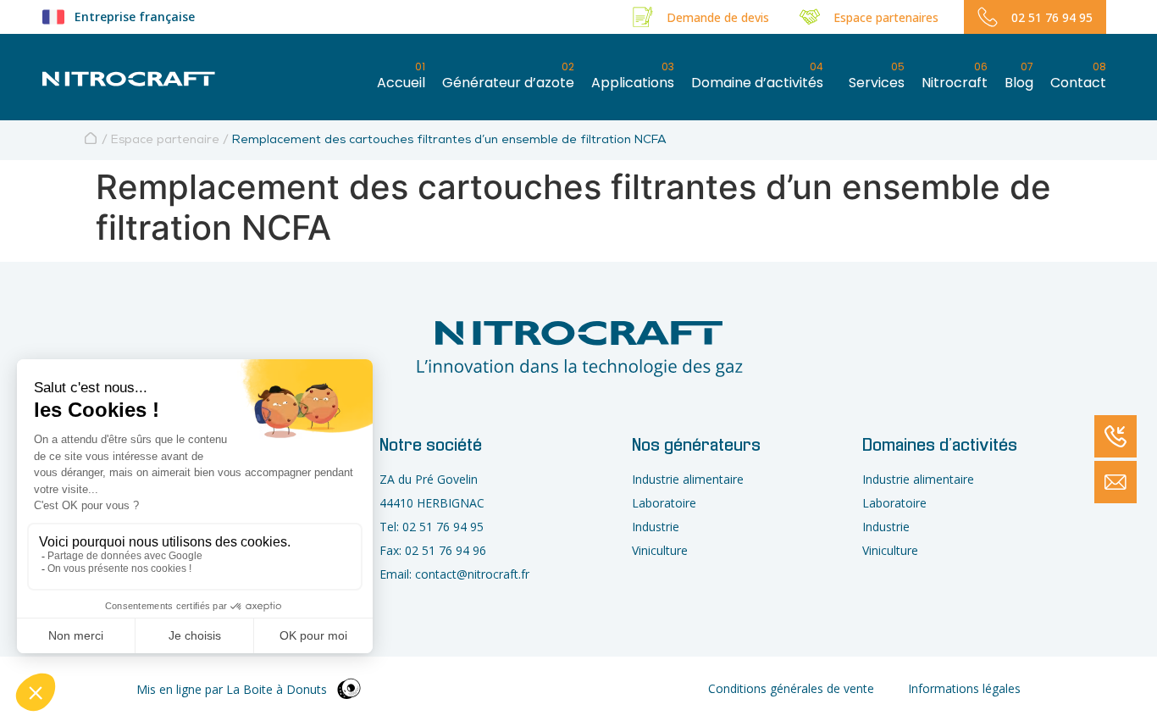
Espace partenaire (165, 141)
